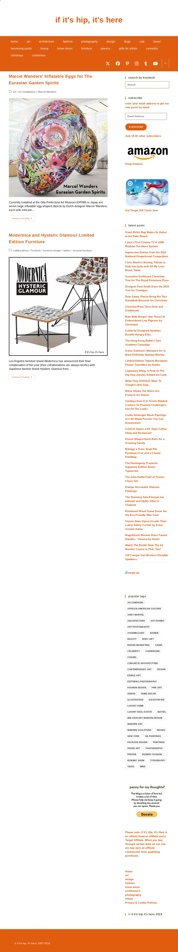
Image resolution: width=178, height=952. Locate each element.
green (131, 693)
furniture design (52, 250)
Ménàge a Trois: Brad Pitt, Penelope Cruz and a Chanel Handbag (142, 453)
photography (154, 748)
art (14, 91)
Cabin (158, 645)
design (161, 669)
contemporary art (139, 669)
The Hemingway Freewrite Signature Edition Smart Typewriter (141, 467)
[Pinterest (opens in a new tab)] (128, 63)
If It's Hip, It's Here (89, 19)
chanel (132, 657)
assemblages (135, 633)
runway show (135, 760)
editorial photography (142, 681)
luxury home (135, 706)
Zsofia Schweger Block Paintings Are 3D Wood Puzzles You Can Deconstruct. (145, 419)
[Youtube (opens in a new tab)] (156, 63)
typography (157, 760)
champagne (152, 651)
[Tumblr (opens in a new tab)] (146, 63)
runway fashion (152, 754)
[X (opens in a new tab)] (109, 63)
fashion (129, 883)
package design (137, 742)
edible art (134, 675)
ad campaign (135, 602)
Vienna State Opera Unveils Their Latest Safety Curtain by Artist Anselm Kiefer (145, 525)
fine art (157, 687)
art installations (26, 91)
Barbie (154, 633)
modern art (134, 724)
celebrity (133, 651)
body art (148, 639)
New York (133, 736)
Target (129, 840)
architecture (136, 621)
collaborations (21, 250)
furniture (36, 250)
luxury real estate (139, 712)
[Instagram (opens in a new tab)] (138, 63)
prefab (131, 754)
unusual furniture (82, 250)
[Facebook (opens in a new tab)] (119, 63)
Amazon (143, 836)
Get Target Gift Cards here (141, 210)
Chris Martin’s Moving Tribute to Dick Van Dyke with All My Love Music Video (145, 266)
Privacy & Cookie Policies (141, 902)
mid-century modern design (144, 718)
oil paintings (153, 736)
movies (161, 730)
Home (128, 871)
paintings (159, 742)
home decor (148, 693)
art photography (138, 627)
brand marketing (138, 645)
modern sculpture (139, 730)
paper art (133, 748)
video (130, 766)
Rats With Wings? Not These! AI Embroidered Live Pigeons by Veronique (145, 320)
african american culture (144, 608)
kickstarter (156, 700)
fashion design (136, 687)
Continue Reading (23, 219)
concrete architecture (142, 663)
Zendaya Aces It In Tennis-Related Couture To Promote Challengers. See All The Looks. (146, 405)
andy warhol (135, 615)
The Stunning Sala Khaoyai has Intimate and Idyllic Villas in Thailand (144, 501)
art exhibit (157, 621)
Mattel (162, 712)
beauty (131, 639)
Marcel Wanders (47, 91)
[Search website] (165, 63)
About (129, 898)
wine (143, 766)
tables (66, 250)
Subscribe (136, 127)
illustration (135, 700)
